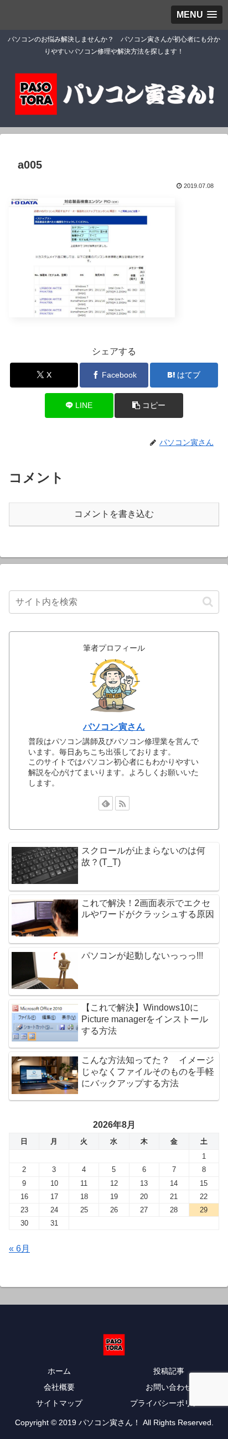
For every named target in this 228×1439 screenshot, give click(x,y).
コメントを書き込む (114, 514)
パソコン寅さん (114, 726)
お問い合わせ (169, 1387)
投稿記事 (168, 1371)
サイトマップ (59, 1403)
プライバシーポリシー (169, 1403)
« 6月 (19, 1248)
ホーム (59, 1371)
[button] (149, 405)
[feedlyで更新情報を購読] (106, 803)
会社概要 (59, 1387)
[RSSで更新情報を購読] (122, 803)
